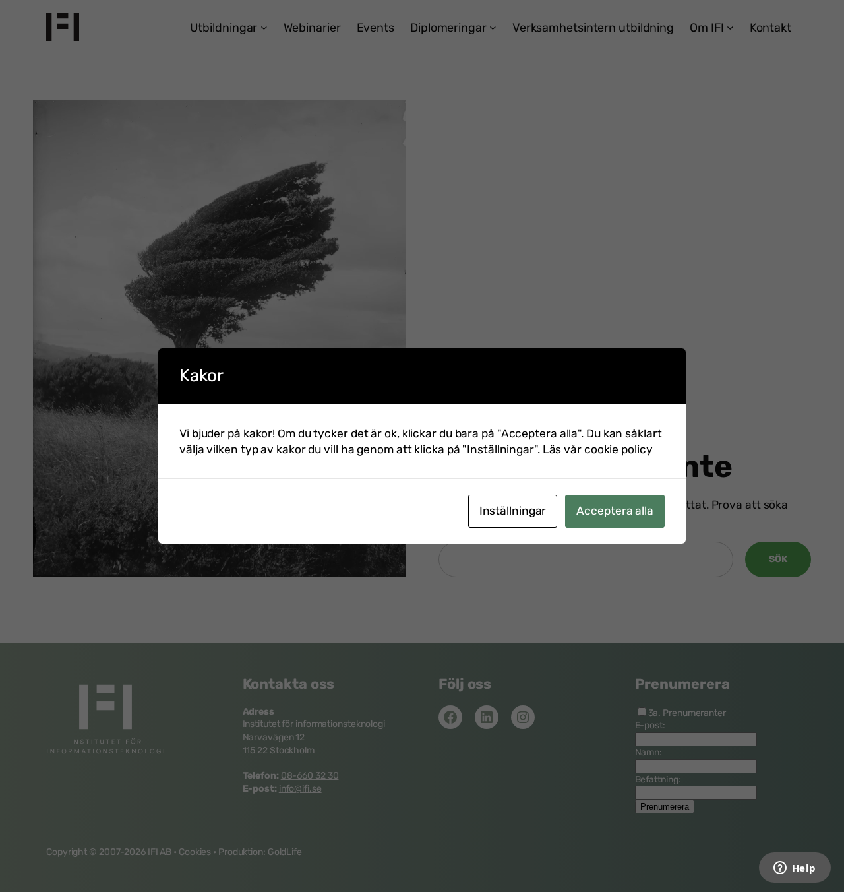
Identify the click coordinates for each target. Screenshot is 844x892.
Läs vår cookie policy (598, 449)
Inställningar (513, 510)
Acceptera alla (614, 510)
